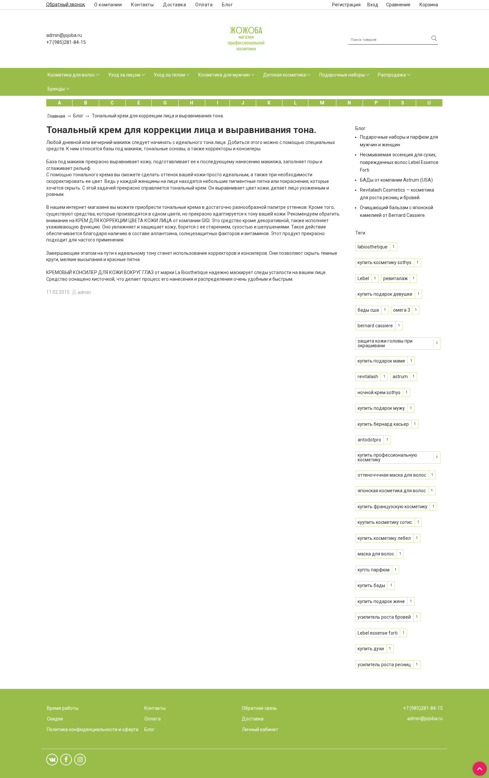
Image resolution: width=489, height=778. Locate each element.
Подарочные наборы (342, 75)
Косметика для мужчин (224, 75)
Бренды (56, 88)
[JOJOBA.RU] (246, 38)
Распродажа (392, 75)
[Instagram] (80, 759)
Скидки (55, 718)
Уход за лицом (124, 75)
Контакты (142, 4)
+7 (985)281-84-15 (66, 42)
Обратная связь (259, 708)
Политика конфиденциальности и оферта (92, 729)
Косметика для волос (71, 75)
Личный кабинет (260, 729)
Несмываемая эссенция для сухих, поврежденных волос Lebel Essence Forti (399, 162)
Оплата (204, 4)
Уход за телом (169, 75)
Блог (227, 4)
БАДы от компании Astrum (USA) (396, 180)
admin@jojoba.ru (64, 35)
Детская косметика (284, 75)
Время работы (63, 708)
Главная (56, 116)
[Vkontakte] (52, 759)
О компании (108, 4)
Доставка (174, 4)
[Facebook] (66, 759)
